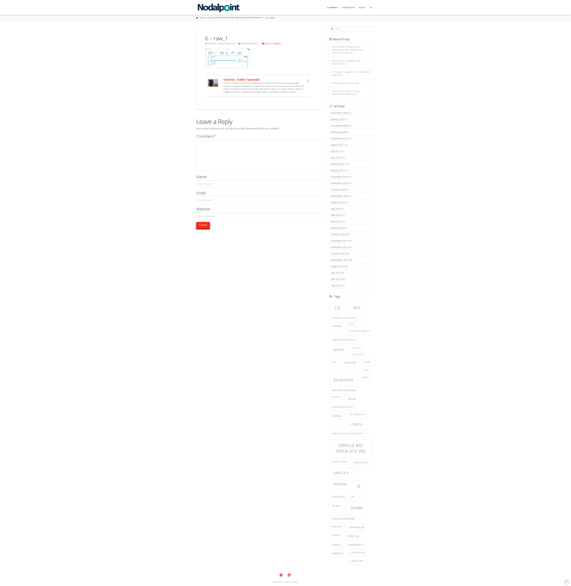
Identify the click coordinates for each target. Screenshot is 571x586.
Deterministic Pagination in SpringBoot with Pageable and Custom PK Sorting (347, 49)
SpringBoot (356, 544)
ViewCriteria (358, 552)
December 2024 (339, 125)
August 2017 (337, 144)
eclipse (356, 348)
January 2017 (338, 170)
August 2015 (337, 266)
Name (201, 176)
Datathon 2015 (343, 340)
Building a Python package (345, 83)
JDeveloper (343, 380)
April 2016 (336, 221)
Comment (206, 136)
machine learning (344, 390)
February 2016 (338, 234)
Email (201, 193)
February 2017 (338, 163)
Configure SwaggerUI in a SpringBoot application (351, 73)
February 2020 (338, 131)
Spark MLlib (356, 527)
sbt (353, 496)
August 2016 (337, 202)
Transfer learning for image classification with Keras (346, 93)
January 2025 (338, 119)
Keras (365, 377)
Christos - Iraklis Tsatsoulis (241, 79)
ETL (334, 362)
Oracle (357, 424)
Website (203, 209)
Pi (357, 469)
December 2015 (339, 240)
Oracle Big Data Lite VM (350, 448)
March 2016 (337, 227)
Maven (352, 399)
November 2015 (339, 246)
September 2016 (340, 195)
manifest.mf (336, 397)
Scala (336, 505)
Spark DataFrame (343, 518)
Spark (357, 508)
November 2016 (339, 183)
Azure (351, 324)
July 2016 (336, 208)
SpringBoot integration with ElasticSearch (346, 62)
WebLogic (357, 561)
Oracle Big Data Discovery (347, 433)
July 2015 (336, 272)
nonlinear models (342, 406)
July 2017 (336, 151)
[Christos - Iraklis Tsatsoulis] (213, 82)
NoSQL (337, 416)
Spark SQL (353, 536)
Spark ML (337, 526)
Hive (367, 362)
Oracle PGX (360, 462)
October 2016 (338, 189)
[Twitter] (307, 80)
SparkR (336, 535)
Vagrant (338, 553)
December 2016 (339, 176)
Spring (336, 544)
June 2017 (336, 157)
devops (338, 350)
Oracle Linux (339, 461)
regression (338, 496)
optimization (357, 414)
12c (337, 308)
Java (366, 369)
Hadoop (350, 362)
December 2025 (339, 112)
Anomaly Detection (343, 317)
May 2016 (336, 215)
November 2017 (339, 138)
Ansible (337, 326)
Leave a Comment (273, 43)
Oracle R (341, 472)
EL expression (357, 354)
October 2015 (338, 253)
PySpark (339, 484)
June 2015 (336, 278)
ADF (357, 307)
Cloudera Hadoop (359, 331)
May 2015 (336, 285)
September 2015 (340, 259)
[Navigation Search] (371, 7)
